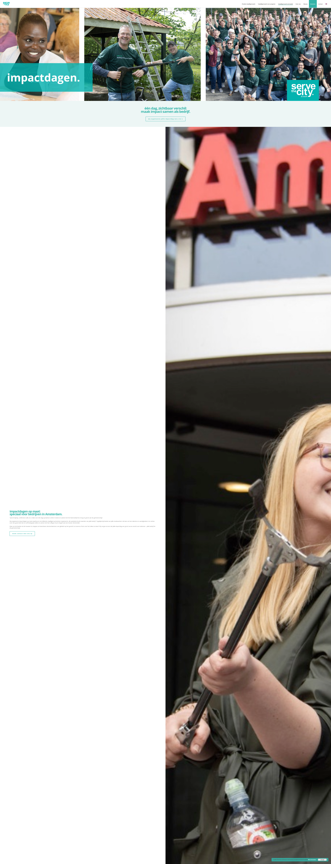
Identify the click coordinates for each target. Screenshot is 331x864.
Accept (322, 859)
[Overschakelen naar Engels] (326, 4)
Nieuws (305, 4)
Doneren (312, 4)
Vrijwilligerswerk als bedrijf (285, 4)
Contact (320, 4)
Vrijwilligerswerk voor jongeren (266, 4)
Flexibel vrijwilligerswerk (248, 4)
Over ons (298, 4)
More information (312, 859)
